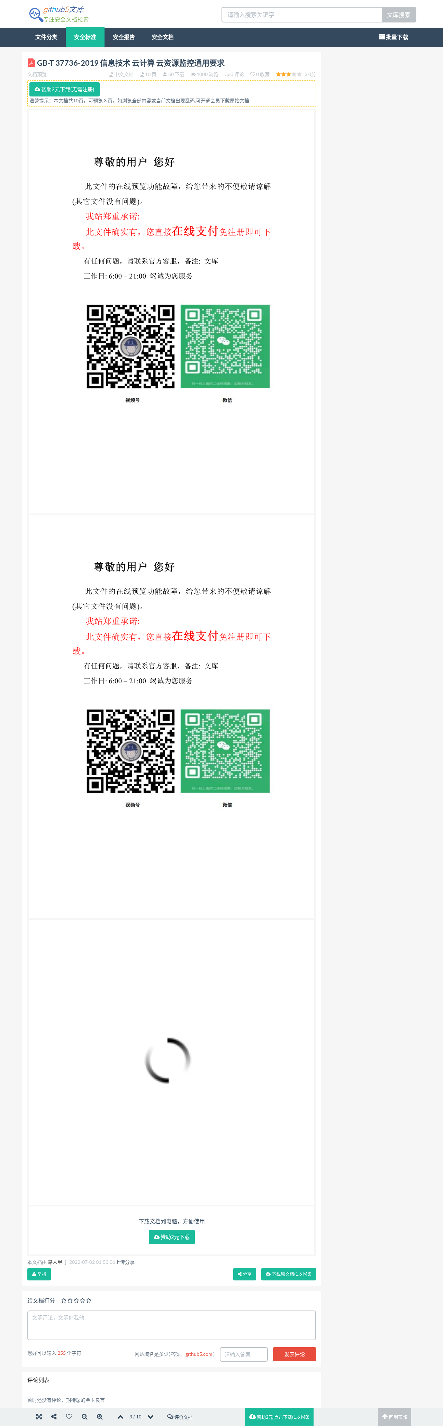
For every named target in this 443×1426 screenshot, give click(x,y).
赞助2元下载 (175, 1237)
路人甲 (55, 1262)
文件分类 (46, 37)
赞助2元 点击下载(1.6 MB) (282, 1417)
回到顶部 (397, 1417)
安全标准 (85, 37)
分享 (247, 1274)
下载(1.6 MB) (291, 1274)
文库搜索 (398, 14)
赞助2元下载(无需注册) (67, 89)
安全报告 (124, 37)
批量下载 (396, 37)
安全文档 (163, 37)
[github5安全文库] (58, 13)
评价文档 (182, 1417)
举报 (41, 1274)
